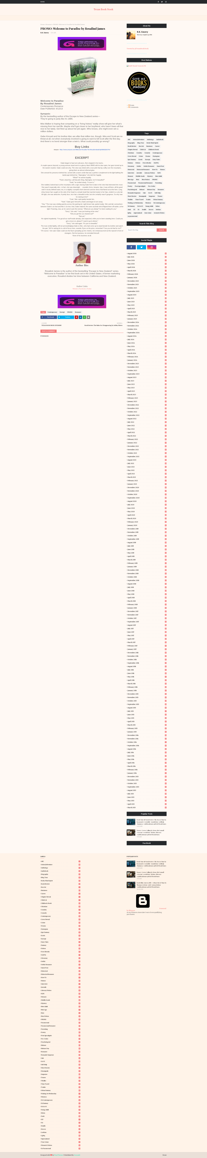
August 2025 (147, 295)
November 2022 (147, 408)
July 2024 (147, 339)
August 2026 (147, 253)
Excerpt (62, 312)
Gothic (139, 166)
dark (129, 209)
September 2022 (147, 415)
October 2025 (147, 288)
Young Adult (149, 206)
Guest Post (160, 166)
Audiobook (159, 139)
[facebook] (158, 2)
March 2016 (147, 684)
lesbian (158, 209)
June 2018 (147, 591)
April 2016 (147, 680)
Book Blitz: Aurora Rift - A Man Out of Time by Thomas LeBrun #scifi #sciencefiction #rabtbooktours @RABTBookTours (151, 885)
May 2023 (147, 388)
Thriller (130, 199)
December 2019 (147, 529)
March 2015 (147, 725)
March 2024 (147, 353)
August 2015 (147, 708)
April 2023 (147, 391)
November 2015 (147, 697)
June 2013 (147, 797)
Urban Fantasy (158, 199)
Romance (49, 24)
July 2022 (147, 422)
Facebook (82, 289)
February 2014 (147, 770)
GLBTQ (156, 163)
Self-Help (158, 193)
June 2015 (147, 715)
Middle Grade (140, 176)
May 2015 (147, 718)
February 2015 (147, 728)
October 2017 (147, 618)
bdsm (157, 206)
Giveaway (131, 166)
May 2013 (147, 801)
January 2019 (147, 567)
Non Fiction (146, 179)
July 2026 (147, 257)
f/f (134, 209)
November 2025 (147, 284)
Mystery (150, 176)
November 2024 (147, 326)
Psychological (132, 189)
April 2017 (147, 639)
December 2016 (147, 653)
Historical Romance (143, 169)
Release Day (151, 189)
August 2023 (147, 377)
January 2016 (147, 690)
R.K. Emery (45, 33)
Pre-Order (151, 186)
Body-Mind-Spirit (152, 143)
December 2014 (147, 735)
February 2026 (147, 274)
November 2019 (147, 532)
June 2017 (147, 632)
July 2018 (147, 587)
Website (75, 289)
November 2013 (147, 780)
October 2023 (147, 370)
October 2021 (147, 453)
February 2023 (147, 398)
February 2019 (147, 563)
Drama (148, 156)
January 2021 (147, 484)
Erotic (140, 159)
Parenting (158, 183)
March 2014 (147, 766)
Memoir (130, 176)
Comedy (147, 153)
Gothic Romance (149, 166)
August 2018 (147, 584)
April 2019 (147, 556)
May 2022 (147, 429)
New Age (130, 179)
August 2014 (147, 749)
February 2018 (147, 604)
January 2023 (147, 401)
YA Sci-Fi (140, 206)
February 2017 (147, 646)
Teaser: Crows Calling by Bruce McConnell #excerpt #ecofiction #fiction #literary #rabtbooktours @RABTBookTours (150, 832)
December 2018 (147, 570)
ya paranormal (132, 216)
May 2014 (147, 759)
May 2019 (147, 553)
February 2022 (147, 439)
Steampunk (142, 196)
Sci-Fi (150, 193)
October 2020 (147, 494)
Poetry (130, 186)
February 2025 (147, 315)
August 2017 (147, 625)
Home (42, 2)
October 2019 (147, 536)
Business (149, 146)
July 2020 (147, 505)
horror (151, 209)
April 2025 (147, 309)
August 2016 (147, 666)
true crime (148, 213)
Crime (141, 156)
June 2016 (147, 673)
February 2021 (147, 481)
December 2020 (147, 487)
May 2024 (147, 346)
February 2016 (147, 687)
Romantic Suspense (134, 193)
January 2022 (147, 443)
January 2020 (147, 525)
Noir (137, 179)
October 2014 (147, 742)
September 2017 (147, 622)
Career (157, 146)
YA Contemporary (159, 203)
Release (142, 189)
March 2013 (147, 807)
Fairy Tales (156, 159)
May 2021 (147, 470)
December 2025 (147, 281)
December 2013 (147, 777)
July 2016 (147, 670)
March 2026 (147, 271)
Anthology (150, 139)
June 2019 (147, 549)
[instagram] (166, 2)
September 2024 (147, 333)
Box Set (141, 146)
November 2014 (147, 739)
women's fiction (159, 213)
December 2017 (147, 611)
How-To (155, 169)
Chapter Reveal (132, 149)
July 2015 (147, 711)
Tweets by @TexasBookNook (138, 49)
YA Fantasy (131, 206)
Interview (131, 173)
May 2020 (147, 512)
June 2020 (147, 508)
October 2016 (147, 660)
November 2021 (147, 450)
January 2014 (147, 773)
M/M (159, 173)
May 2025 (147, 305)
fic (138, 209)
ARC (129, 139)
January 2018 (147, 608)
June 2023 (147, 384)
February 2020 (147, 522)
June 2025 (147, 302)
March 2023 (147, 395)
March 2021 (147, 477)
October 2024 (147, 329)
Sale (144, 193)
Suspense (152, 196)
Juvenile (139, 173)
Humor (162, 169)
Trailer (148, 199)
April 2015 (147, 721)
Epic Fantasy (132, 159)
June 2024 (147, 343)
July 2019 (147, 546)
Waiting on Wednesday (135, 203)
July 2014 (147, 752)
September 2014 (147, 746)
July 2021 (147, 463)
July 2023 (147, 381)
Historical (131, 169)
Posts (132, 105)
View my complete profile (144, 34)
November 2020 (147, 491)
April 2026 (147, 267)
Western (148, 203)
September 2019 (147, 539)
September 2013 (147, 787)
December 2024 (147, 322)
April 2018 (147, 598)
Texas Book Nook (103, 9)
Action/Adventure (138, 139)
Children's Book (153, 149)
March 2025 (147, 312)
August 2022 (147, 419)
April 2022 (147, 432)
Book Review (132, 146)
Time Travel (139, 199)
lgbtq (129, 213)
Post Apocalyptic (140, 186)
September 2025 (147, 291)
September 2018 (147, 580)
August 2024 (147, 336)
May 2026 (147, 264)
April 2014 (147, 763)
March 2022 (147, 436)
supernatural (138, 213)
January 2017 (147, 649)
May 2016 (147, 677)
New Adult (158, 176)
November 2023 (147, 367)
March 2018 (147, 601)
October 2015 (147, 701)
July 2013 (147, 794)
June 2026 (147, 260)
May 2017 (147, 635)
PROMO (69, 312)
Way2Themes (58, 1155)
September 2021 (147, 456)
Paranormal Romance (145, 183)
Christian (131, 153)
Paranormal (132, 183)
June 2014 (147, 756)
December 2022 (147, 405)
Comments (134, 107)
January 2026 (147, 278)
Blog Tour (140, 143)
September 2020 (147, 498)
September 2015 (147, 704)
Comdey (139, 153)
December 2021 (147, 446)
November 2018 (147, 573)
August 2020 (147, 501)
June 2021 (147, 467)
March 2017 (147, 642)
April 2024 (147, 350)
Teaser (160, 196)
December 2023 (147, 364)
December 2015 (147, 694)
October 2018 (147, 577)
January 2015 (147, 732)
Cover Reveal (132, 156)
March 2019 (147, 560)
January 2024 (147, 360)
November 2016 (147, 656)
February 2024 (147, 357)
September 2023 (147, 374)
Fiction (138, 163)
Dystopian (156, 156)
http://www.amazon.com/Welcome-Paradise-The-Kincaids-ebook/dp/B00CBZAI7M (85, 150)
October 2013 (147, 783)
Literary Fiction (150, 173)
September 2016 (147, 663)
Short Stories (132, 196)
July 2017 (147, 629)
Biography (131, 143)
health (144, 209)
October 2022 (147, 412)
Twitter (89, 289)
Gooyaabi (77, 1155)
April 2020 (147, 515)
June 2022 (147, 426)
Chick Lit (143, 149)
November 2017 (147, 615)
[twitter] (162, 2)
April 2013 (147, 804)
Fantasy (130, 163)
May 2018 (147, 594)
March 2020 (147, 518)
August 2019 (147, 543)
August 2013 (147, 790)
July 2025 (147, 298)
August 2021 (147, 460)
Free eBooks (147, 163)
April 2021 (147, 474)
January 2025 (147, 319)
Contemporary (52, 312)
